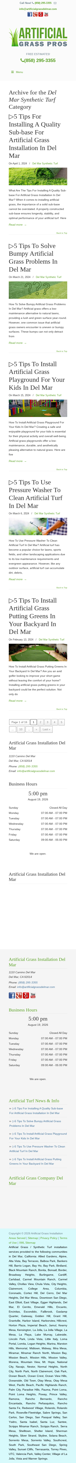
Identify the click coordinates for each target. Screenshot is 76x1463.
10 (20, 729)
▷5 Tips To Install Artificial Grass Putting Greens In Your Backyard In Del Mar (33, 616)
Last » (46, 729)
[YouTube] (46, 15)
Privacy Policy (48, 1238)
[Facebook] (29, 15)
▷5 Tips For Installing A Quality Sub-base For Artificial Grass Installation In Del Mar (36, 1111)
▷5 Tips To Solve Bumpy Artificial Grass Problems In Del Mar (35, 1123)
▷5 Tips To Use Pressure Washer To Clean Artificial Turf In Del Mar (37, 1149)
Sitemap (33, 1238)
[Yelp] (40, 15)
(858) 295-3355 (43, 3)
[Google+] (35, 15)
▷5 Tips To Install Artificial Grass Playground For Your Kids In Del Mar (38, 1136)
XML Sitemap (27, 1242)
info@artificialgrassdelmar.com (38, 9)
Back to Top (62, 233)
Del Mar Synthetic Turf (45, 163)
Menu (19, 72)
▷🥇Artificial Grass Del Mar (38, 35)
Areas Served (17, 1238)
